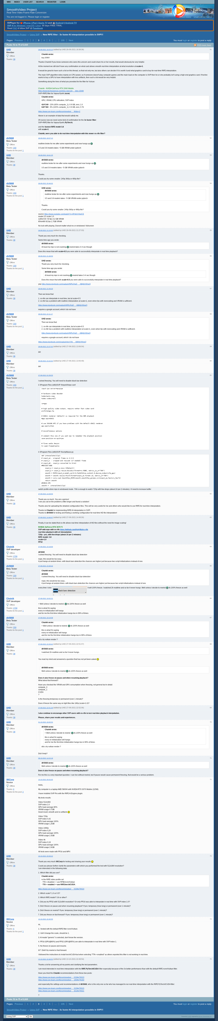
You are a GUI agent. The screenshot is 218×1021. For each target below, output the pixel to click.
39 (14, 59)
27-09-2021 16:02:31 (45, 598)
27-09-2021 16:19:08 (45, 618)
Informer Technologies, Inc (204, 1016)
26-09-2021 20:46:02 (45, 183)
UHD (8, 49)
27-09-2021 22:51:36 (45, 708)
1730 (15, 556)
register (193, 40)
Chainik (10, 546)
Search (40, 2)
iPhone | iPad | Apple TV (35, 23)
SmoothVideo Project (22, 9)
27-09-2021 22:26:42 (45, 644)
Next (71, 40)
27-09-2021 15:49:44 (45, 566)
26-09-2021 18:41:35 (45, 155)
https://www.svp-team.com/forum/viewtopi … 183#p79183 (61, 980)
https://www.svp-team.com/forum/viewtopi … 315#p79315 (61, 988)
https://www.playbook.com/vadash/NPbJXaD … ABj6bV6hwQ (66, 284)
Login (62, 2)
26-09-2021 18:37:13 (45, 138)
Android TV (71, 23)
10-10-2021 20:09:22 (45, 856)
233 (14, 148)
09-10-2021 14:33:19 (45, 758)
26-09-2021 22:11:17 (45, 314)
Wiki (9, 2)
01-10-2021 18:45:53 (45, 722)
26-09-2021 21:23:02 (45, 230)
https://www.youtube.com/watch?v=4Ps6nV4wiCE (64, 214)
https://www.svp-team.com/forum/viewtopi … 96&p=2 (59, 112)
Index (17, 2)
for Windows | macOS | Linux (24, 25)
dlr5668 (10, 138)
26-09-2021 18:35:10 (45, 49)
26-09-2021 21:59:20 (45, 289)
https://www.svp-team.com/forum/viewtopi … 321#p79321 (61, 991)
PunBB (189, 1016)
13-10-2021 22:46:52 (45, 959)
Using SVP (35, 34)
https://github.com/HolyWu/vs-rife (74, 530)
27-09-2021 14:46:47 (45, 517)
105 (63, 40)
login (185, 40)
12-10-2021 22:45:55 (45, 919)
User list (27, 2)
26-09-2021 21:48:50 (45, 256)
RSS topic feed (204, 45)
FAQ (15, 28)
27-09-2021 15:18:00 (45, 547)
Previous (19, 40)
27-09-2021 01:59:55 (45, 375)
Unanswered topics (203, 17)
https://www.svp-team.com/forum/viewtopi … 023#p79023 (61, 889)
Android (59, 23)
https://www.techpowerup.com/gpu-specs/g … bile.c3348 (61, 91)
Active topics (185, 17)
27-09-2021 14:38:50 (45, 494)
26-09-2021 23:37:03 (45, 346)
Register (51, 2)
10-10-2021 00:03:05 (45, 779)
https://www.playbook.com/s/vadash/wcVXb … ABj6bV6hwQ (62, 342)
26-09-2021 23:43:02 (45, 361)
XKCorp (10, 779)
